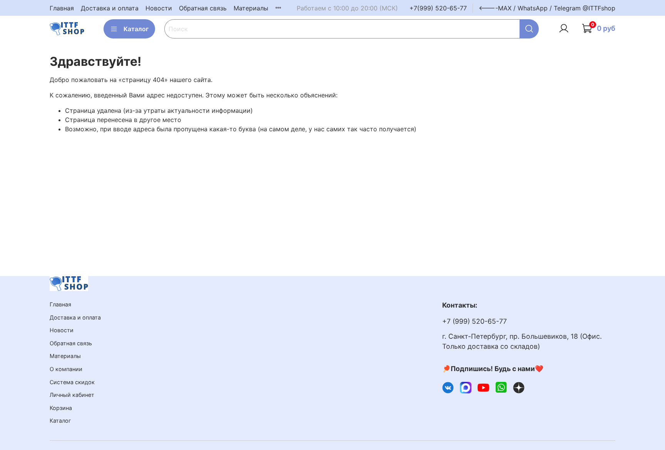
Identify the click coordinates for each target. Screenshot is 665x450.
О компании (66, 369)
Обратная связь (203, 8)
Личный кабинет (72, 394)
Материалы (251, 8)
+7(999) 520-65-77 (438, 8)
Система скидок (72, 382)
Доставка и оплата (110, 8)
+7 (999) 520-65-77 (474, 321)
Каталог (136, 29)
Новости (158, 8)
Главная (62, 8)
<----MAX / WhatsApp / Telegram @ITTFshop (547, 8)
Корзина (61, 408)
